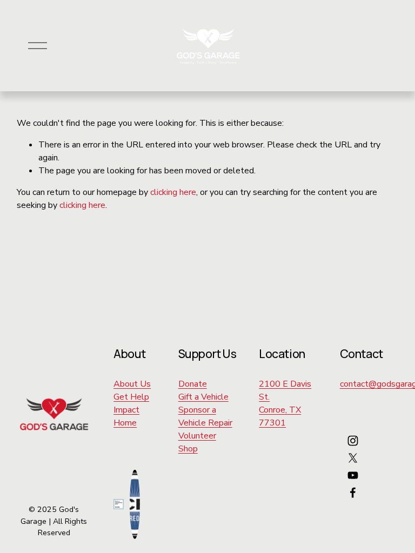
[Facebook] (352, 492)
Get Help (131, 397)
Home (125, 423)
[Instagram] (352, 440)
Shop (188, 449)
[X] (352, 458)
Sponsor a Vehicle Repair (205, 416)
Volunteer (197, 436)
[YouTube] (352, 475)
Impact (126, 410)
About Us (132, 384)
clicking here (173, 192)
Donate (192, 384)
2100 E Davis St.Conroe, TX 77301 (285, 403)
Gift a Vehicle (203, 397)
